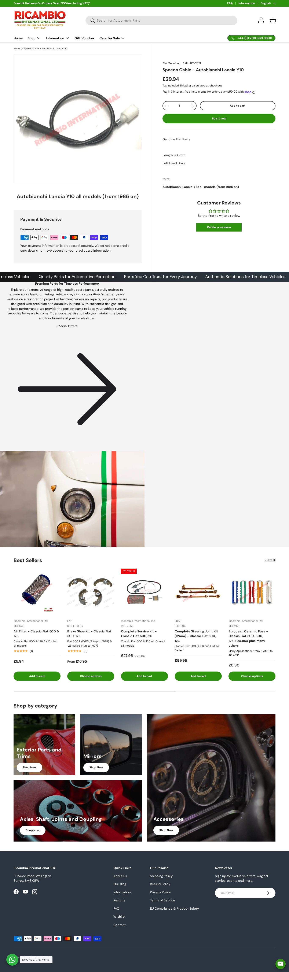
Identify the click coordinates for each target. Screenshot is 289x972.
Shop (32, 38)
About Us (120, 876)
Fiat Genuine (170, 63)
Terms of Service (162, 900)
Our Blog (119, 884)
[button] (273, 20)
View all (269, 560)
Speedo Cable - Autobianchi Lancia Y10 (45, 48)
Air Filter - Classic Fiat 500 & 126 (36, 633)
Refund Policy (160, 884)
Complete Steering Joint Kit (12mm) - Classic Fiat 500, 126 (196, 636)
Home (18, 38)
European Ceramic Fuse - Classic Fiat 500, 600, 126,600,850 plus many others (248, 638)
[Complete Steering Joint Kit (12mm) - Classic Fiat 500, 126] (198, 592)
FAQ (230, 3)
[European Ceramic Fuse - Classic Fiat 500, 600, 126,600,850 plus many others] (251, 592)
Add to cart (237, 106)
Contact (119, 925)
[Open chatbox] (280, 964)
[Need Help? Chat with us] (12, 960)
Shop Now (29, 767)
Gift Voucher (84, 38)
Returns (119, 900)
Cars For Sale (109, 38)
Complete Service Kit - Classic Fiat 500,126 (139, 633)
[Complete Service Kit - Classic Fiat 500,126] (144, 592)
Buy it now (219, 118)
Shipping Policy (161, 876)
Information (246, 3)
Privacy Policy (160, 892)
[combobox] (161, 20)
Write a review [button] (219, 227)
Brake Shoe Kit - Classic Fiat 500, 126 (89, 633)
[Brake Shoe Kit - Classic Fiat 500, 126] (90, 592)
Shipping (185, 86)
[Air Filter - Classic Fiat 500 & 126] (37, 592)
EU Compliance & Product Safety (174, 908)
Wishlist (119, 916)
